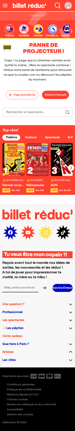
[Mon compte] (68, 5)
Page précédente (24, 94)
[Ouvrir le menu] (6, 5)
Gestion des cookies (20, 414)
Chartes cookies (17, 399)
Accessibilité (15, 409)
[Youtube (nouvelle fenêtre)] (28, 233)
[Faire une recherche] (57, 5)
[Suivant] (71, 168)
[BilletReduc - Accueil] (29, 5)
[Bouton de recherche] (67, 112)
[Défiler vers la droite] (72, 31)
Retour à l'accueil (55, 94)
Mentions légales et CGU (23, 394)
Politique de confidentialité (24, 389)
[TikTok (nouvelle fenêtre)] (63, 233)
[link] (9, 30)
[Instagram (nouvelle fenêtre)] (46, 233)
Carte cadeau (12, 336)
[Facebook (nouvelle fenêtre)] (10, 233)
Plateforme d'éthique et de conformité (31, 404)
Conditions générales (21, 384)
